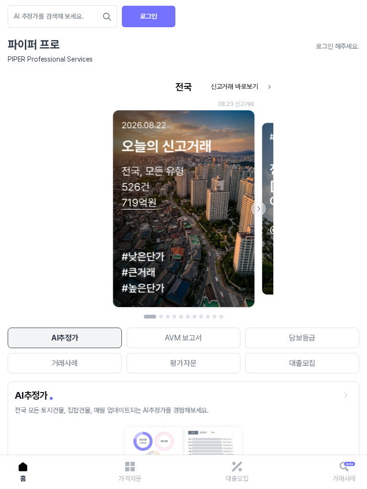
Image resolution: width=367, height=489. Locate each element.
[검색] (107, 16)
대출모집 (302, 363)
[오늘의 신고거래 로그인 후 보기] (183, 194)
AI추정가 (64, 337)
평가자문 (183, 363)
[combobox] (57, 16)
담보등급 (302, 337)
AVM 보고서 (183, 337)
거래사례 (65, 363)
